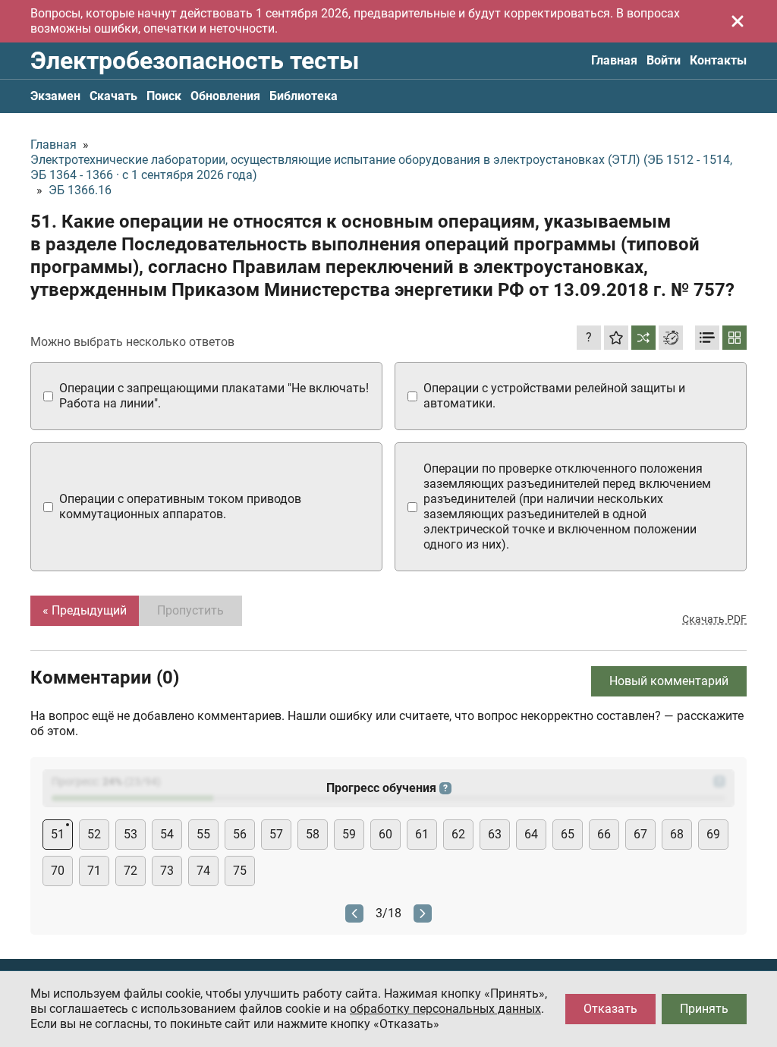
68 (677, 834)
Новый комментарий (668, 681)
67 (640, 834)
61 (422, 834)
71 (94, 870)
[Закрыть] (737, 21)
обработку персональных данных (445, 1008)
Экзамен (55, 96)
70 (57, 870)
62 (458, 834)
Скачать (113, 96)
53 (130, 834)
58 (312, 834)
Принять (704, 1008)
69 (713, 834)
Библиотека (303, 96)
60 (385, 834)
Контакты (718, 60)
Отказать (610, 1008)
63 (495, 834)
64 (531, 834)
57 (276, 834)
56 (240, 834)
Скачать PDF (714, 619)
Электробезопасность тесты (194, 60)
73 (167, 870)
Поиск (163, 96)
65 (567, 834)
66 (604, 834)
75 (240, 870)
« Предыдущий (84, 610)
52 (94, 834)
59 (349, 834)
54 (167, 834)
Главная (614, 60)
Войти (663, 60)
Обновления (225, 96)
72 (130, 870)
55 (203, 834)
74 (203, 870)
